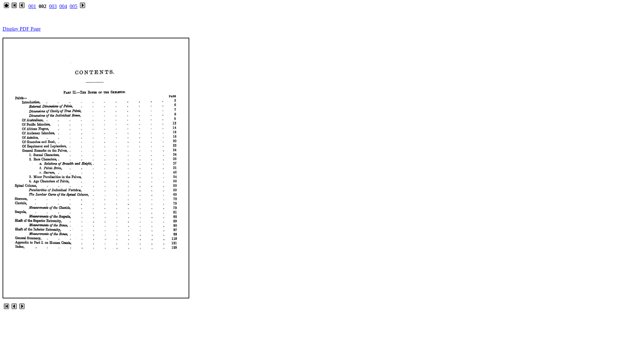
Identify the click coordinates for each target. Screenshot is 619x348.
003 (53, 6)
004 (63, 6)
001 (32, 6)
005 (73, 6)
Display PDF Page (22, 29)
